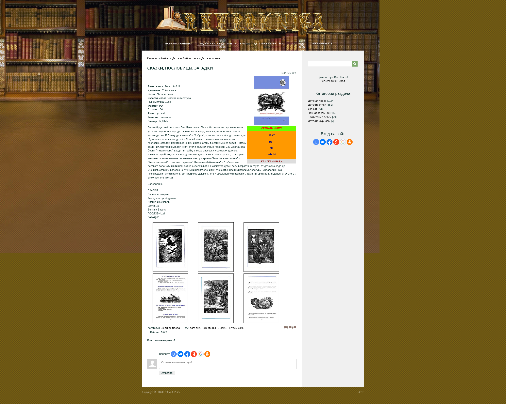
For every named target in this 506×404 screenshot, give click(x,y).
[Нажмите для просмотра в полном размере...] (170, 270)
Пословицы (209, 328)
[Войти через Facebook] (187, 354)
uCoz (361, 392)
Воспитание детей (319, 117)
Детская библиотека (185, 58)
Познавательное (319, 113)
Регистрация (329, 81)
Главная (152, 58)
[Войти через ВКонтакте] (180, 354)
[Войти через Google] (201, 354)
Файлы (164, 58)
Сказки (221, 328)
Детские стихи (317, 104)
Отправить (167, 372)
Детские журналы (319, 121)
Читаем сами (236, 328)
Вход (342, 81)
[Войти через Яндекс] (194, 354)
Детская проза (210, 58)
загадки (195, 328)
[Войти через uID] (174, 354)
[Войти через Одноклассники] (207, 354)
